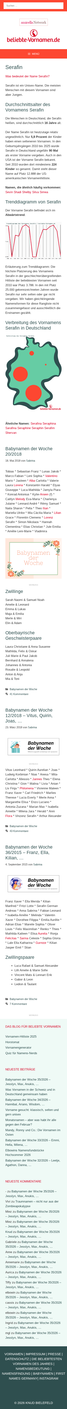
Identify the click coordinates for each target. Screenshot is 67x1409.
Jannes (37, 779)
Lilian (57, 513)
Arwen (44, 494)
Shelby (26, 192)
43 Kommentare (19, 831)
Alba (32, 480)
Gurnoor (41, 943)
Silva (35, 192)
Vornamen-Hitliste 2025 (20, 1036)
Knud (8, 1232)
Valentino (51, 476)
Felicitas (11, 938)
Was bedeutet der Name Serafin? (27, 76)
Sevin (9, 192)
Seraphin (37, 428)
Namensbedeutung (33, 1369)
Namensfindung (16, 1373)
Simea (44, 192)
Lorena (18, 485)
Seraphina (49, 423)
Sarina (24, 938)
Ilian (45, 508)
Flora (8, 816)
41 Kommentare (19, 694)
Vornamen (13, 1354)
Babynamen (43, 1373)
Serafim (49, 428)
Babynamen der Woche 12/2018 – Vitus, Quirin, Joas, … (29, 715)
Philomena (27, 788)
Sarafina (10, 428)
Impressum (35, 1354)
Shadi (17, 192)
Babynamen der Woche (23, 689)
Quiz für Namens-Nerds (21, 1053)
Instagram (48, 1378)
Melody (20, 499)
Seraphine (24, 428)
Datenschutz (17, 1359)
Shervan (10, 432)
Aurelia (42, 933)
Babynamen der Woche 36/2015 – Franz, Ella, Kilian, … (29, 852)
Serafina (36, 423)
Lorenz (48, 517)
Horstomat (12, 1042)
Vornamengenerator (18, 1047)
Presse (54, 1354)
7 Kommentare (18, 1003)
